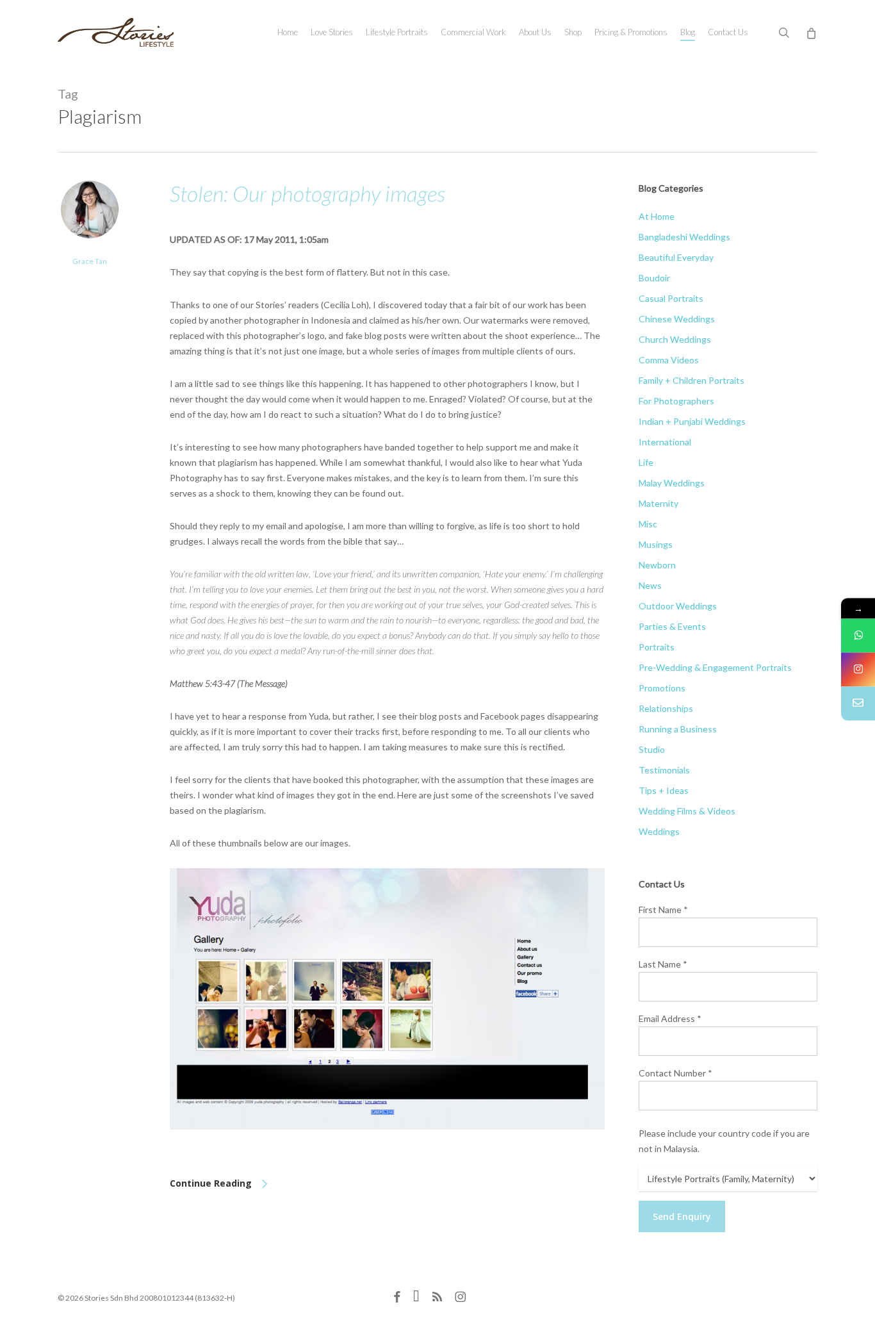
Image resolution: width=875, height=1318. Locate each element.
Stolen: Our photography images (307, 193)
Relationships (666, 708)
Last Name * (663, 964)
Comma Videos (669, 359)
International (665, 441)
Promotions (662, 687)
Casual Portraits (671, 298)
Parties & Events (672, 626)
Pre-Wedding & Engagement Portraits (715, 667)
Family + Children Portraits (691, 380)
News (650, 585)
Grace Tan (89, 261)
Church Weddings (675, 339)
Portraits (657, 646)
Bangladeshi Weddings (684, 236)
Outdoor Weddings (678, 605)
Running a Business (678, 728)
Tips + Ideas (664, 790)
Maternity (658, 503)
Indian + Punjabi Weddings (692, 421)
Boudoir (654, 277)
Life (646, 462)
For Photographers (676, 400)
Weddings (659, 831)
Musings (656, 544)
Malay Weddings (672, 482)
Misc (648, 523)
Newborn (657, 564)
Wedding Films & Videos (687, 810)
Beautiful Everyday (676, 257)
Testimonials (664, 769)
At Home (657, 216)
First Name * (663, 909)
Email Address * (670, 1018)
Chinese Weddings (677, 318)
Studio (652, 749)
